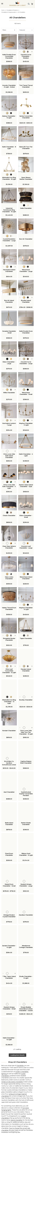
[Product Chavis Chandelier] (9, 502)
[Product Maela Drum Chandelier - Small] (9, 871)
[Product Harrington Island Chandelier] (9, 257)
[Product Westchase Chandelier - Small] (26, 379)
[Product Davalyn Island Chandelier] (26, 656)
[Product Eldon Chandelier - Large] (9, 349)
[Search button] (29, 4)
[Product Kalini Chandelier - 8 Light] (9, 134)
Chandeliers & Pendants (12, 10)
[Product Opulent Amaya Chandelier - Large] (26, 871)
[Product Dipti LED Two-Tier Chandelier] (26, 134)
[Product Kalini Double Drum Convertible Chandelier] (9, 41)
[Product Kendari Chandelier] (9, 717)
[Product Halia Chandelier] (26, 195)
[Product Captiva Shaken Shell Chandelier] (26, 748)
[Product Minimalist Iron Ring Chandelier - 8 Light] (9, 164)
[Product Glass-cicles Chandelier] (9, 564)
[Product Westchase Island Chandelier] (26, 564)
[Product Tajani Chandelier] (26, 625)
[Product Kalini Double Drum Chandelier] (26, 318)
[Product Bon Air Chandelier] (26, 226)
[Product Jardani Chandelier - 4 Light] (9, 1148)
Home (2, 10)
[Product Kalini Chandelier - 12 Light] (9, 1025)
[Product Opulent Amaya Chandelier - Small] (9, 994)
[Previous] (20, 51)
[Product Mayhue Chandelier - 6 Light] (26, 595)
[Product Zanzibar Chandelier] (26, 902)
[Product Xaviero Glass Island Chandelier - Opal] (26, 472)
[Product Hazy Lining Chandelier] (9, 1086)
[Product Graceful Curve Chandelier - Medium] (26, 41)
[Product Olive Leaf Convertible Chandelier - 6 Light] (9, 656)
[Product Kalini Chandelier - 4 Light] (26, 441)
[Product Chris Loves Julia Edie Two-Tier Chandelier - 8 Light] (26, 717)
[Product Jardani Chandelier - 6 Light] (9, 933)
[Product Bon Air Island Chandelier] (9, 287)
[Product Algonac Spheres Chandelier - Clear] (26, 1086)
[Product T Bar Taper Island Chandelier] (9, 963)
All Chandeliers (21, 12)
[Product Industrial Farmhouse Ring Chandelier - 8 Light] (9, 195)
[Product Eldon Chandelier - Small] (26, 502)
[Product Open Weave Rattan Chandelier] (26, 164)
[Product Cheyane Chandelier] (26, 1025)
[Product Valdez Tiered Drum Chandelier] (9, 595)
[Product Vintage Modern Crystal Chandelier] (9, 902)
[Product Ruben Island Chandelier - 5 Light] (9, 1055)
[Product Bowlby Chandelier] (26, 687)
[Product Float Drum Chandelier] (9, 840)
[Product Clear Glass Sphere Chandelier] (9, 533)
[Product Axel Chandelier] (9, 779)
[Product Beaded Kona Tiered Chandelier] (9, 1178)
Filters (4, 30)
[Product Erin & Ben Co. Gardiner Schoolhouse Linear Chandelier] (9, 748)
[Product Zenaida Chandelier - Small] (9, 318)
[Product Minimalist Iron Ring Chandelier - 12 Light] (9, 687)
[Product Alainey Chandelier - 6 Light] (9, 103)
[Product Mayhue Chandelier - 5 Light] (26, 410)
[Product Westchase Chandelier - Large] (26, 257)
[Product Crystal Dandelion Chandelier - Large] (9, 226)
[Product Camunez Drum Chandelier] (9, 1117)
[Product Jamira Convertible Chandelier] (26, 103)
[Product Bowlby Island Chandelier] (26, 287)
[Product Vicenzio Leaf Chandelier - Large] (26, 533)
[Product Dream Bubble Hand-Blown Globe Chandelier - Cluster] (26, 994)
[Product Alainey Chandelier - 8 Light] (26, 1117)
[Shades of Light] (17, 3)
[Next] (32, 51)
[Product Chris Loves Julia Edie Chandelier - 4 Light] (9, 472)
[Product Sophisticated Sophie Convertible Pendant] (26, 779)
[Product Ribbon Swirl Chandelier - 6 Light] (26, 840)
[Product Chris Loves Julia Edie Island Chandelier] (9, 441)
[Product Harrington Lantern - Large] (9, 410)
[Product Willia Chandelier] (9, 379)
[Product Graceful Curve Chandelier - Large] (26, 349)
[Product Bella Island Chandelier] (9, 810)
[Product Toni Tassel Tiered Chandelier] (26, 72)
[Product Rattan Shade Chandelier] (26, 810)
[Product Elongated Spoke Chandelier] (9, 625)
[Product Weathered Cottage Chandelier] (26, 933)
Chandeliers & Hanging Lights (8, 12)
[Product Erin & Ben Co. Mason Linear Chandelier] (26, 1178)
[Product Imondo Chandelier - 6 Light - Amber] (9, 72)
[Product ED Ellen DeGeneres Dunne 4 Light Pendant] (26, 1148)
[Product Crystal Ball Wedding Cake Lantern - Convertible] (26, 1055)
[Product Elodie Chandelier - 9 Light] (26, 963)
